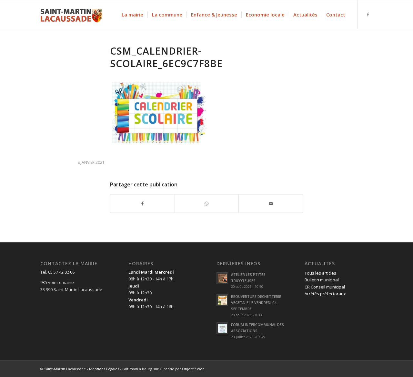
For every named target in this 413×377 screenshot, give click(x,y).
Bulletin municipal (322, 280)
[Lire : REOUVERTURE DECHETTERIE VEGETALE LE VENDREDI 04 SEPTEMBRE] (222, 300)
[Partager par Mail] (271, 203)
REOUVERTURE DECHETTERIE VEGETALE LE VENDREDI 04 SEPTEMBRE (256, 302)
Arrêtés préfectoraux (325, 294)
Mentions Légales (104, 368)
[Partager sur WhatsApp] (207, 203)
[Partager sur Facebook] (142, 203)
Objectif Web (193, 368)
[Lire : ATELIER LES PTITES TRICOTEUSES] (222, 278)
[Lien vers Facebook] (368, 14)
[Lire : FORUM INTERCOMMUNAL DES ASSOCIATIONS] (222, 328)
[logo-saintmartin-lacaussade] (71, 14)
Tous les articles (320, 273)
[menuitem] (132, 14)
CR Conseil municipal (325, 287)
